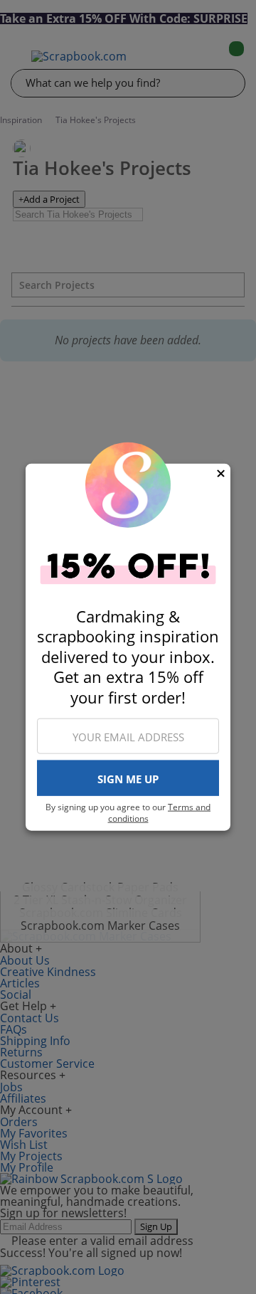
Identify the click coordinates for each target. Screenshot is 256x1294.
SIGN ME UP (128, 778)
